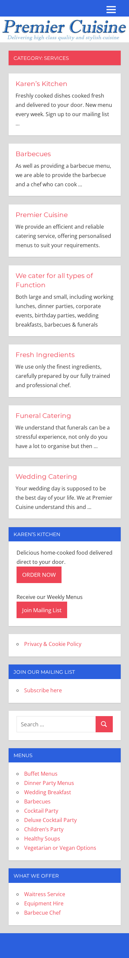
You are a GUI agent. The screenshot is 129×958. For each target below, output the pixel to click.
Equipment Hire (44, 903)
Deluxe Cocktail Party (50, 820)
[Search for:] (56, 724)
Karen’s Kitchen (41, 84)
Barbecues (33, 154)
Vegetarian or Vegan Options (60, 847)
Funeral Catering (43, 416)
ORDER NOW (39, 574)
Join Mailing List (42, 610)
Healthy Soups (42, 838)
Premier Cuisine (42, 215)
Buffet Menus (41, 773)
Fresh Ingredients (45, 355)
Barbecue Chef (42, 912)
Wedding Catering (46, 476)
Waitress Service (44, 894)
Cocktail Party (41, 810)
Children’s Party (44, 829)
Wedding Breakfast (47, 792)
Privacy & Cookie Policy (52, 644)
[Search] (104, 724)
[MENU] (111, 9)
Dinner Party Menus (49, 783)
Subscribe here (43, 690)
